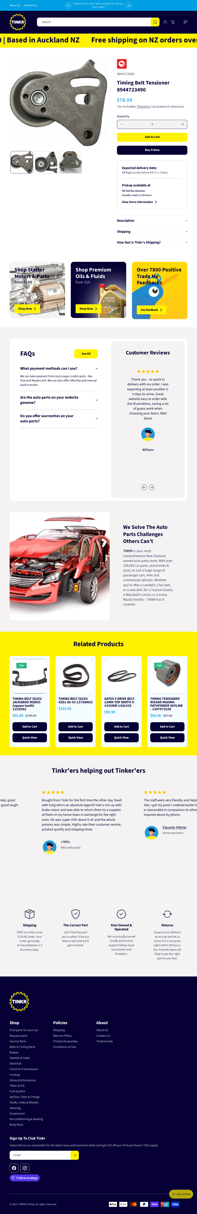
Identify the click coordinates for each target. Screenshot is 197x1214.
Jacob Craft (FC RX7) (58, 822)
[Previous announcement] (68, 5)
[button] (185, 22)
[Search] (155, 22)
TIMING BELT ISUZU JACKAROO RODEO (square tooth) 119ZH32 (27, 704)
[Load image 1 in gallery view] (22, 162)
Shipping (143, 106)
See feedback (149, 310)
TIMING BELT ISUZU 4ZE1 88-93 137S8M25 (75, 700)
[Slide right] (152, 487)
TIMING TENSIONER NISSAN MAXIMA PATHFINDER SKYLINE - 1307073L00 (166, 704)
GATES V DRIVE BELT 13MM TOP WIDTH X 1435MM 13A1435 (119, 702)
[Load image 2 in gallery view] (46, 162)
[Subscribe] (74, 1155)
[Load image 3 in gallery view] (70, 162)
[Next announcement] (128, 5)
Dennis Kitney (156, 832)
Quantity (123, 116)
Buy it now (152, 150)
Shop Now (25, 309)
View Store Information (137, 202)
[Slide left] (144, 487)
